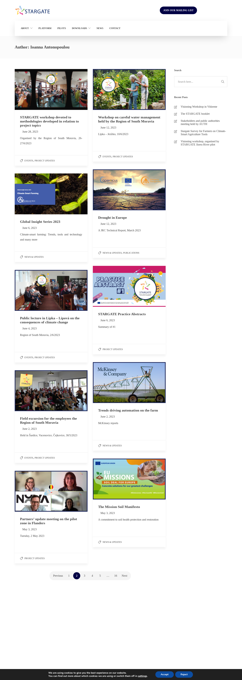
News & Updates (112, 253)
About (25, 28)
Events (28, 160)
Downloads (79, 28)
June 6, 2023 (29, 227)
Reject (184, 674)
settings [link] (142, 676)
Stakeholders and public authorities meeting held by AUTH (200, 122)
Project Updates (45, 160)
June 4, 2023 (29, 328)
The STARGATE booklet (195, 113)
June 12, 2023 (108, 127)
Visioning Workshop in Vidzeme (199, 106)
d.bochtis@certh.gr (28, 649)
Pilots (61, 28)
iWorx (220, 640)
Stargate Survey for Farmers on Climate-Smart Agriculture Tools (203, 133)
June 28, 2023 (30, 131)
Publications (131, 253)
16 (115, 575)
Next (124, 575)
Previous (58, 575)
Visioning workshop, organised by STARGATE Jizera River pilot (200, 143)
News (100, 28)
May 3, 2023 (107, 513)
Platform (44, 28)
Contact (114, 28)
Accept (164, 674)
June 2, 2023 (107, 416)
